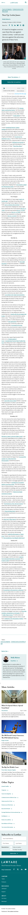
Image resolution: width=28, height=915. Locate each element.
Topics (3, 878)
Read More (13, 660)
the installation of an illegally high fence (13, 538)
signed (21, 557)
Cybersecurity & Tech (7, 801)
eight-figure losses (8, 615)
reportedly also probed (10, 400)
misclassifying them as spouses (12, 558)
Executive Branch (6, 808)
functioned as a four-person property (13, 503)
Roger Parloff (5, 740)
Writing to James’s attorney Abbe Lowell (12, 436)
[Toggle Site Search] (25, 2)
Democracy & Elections (8, 805)
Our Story (4, 898)
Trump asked (16, 115)
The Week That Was (17, 849)
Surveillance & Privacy (7, 823)
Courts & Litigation (7, 9)
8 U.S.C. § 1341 (21, 210)
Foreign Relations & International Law (11, 812)
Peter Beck (4, 770)
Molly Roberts (6, 19)
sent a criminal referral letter (12, 204)
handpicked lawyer (10, 127)
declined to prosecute (17, 142)
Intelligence (5, 816)
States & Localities (7, 819)
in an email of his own (16, 325)
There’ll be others (17, 146)
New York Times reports (10, 519)
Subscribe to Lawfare (14, 82)
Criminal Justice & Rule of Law (9, 797)
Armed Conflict (6, 786)
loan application (12, 321)
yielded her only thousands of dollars (13, 618)
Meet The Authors (13, 77)
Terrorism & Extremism (8, 827)
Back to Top (4, 651)
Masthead (4, 901)
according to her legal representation (14, 294)
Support (4, 891)
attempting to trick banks (13, 613)
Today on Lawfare (17, 847)
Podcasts (4, 882)
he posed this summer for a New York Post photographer (14, 458)
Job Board (4, 888)
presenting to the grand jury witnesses (13, 590)
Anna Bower (5, 710)
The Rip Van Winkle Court (10, 767)
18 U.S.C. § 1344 (16, 212)
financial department (10, 511)
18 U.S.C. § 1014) (12, 216)
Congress (4, 790)
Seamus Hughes (12, 770)
